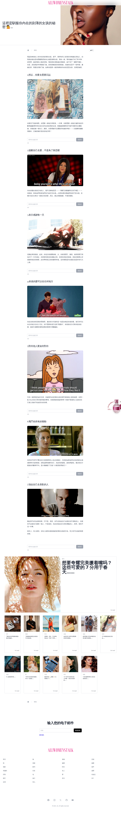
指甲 (93, 767)
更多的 (80, 139)
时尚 (35, 50)
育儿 (34, 782)
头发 (34, 771)
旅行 (34, 778)
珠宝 (4, 759)
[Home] (28, 50)
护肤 (4, 774)
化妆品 (93, 774)
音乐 (63, 778)
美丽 (34, 763)
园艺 (4, 778)
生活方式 (77, 730)
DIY (93, 778)
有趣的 (5, 771)
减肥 (93, 771)
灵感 (93, 759)
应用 (4, 782)
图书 (34, 767)
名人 (63, 771)
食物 (63, 759)
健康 (63, 763)
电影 (4, 767)
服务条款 (41, 735)
